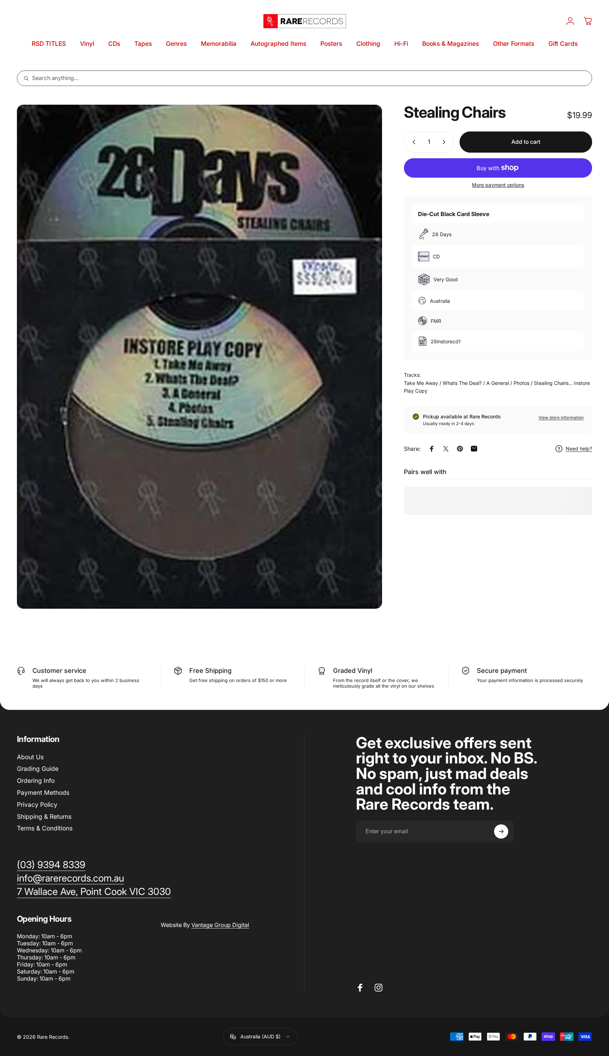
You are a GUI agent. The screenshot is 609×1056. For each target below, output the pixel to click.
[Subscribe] (501, 831)
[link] (94, 892)
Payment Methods (43, 792)
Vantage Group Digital (220, 924)
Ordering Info (36, 780)
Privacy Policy (37, 804)
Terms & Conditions (45, 828)
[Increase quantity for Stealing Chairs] (445, 142)
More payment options (498, 185)
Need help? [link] (579, 449)
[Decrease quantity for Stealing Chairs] (412, 142)
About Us (30, 757)
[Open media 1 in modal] (199, 357)
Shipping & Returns (44, 816)
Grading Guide (38, 768)
